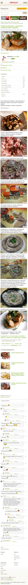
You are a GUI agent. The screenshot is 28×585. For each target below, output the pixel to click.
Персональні (17, 557)
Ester (4, 408)
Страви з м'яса (19, 29)
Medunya (4, 428)
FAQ (2, 566)
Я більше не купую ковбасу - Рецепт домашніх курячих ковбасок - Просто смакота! (18, 374)
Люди (2, 554)
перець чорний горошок (6, 85)
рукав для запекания (5, 92)
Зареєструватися (5, 549)
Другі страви (7, 22)
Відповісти (13, 409)
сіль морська (4, 83)
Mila (3, 480)
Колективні (16, 555)
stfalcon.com (13, 577)
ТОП (15, 559)
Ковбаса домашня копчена (17, 352)
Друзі (2, 572)
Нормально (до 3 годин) (7, 65)
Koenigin (8, 513)
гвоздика (3, 94)
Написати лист (18, 56)
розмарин (3, 95)
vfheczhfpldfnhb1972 (6, 525)
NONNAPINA (14, 345)
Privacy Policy (4, 573)
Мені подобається (7, 343)
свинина (3, 76)
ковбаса (13, 340)
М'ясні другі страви (15, 22)
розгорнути (7, 397)
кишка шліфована (5, 90)
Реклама (16, 564)
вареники (6, 14)
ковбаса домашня (5, 339)
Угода (2, 568)
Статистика (3, 570)
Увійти (25, 2)
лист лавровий (4, 88)
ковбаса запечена (13, 339)
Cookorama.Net (10, 579)
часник (2, 78)
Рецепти (2, 22)
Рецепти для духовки (6, 70)
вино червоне (4, 81)
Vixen (4, 453)
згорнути (3, 397)
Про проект (3, 564)
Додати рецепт (22, 8)
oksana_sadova (5, 439)
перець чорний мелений (6, 86)
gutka (4, 466)
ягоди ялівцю (4, 79)
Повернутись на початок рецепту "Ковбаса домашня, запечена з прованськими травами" (14, 336)
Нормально (4, 67)
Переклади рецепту (5, 53)
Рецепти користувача (7, 61)
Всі (14, 554)
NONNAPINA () (12, 56)
